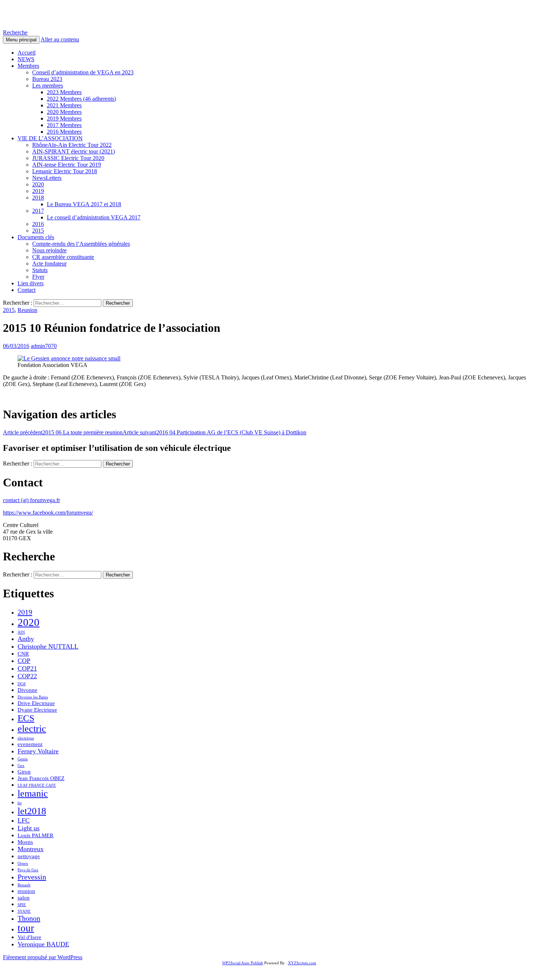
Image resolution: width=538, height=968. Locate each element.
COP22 (27, 676)
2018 (38, 197)
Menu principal (21, 39)
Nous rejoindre (49, 250)
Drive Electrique (36, 703)
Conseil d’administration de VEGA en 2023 (83, 72)
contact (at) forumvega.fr (31, 500)
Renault (24, 885)
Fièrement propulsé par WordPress (42, 957)
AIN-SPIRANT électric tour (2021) (73, 151)
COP (24, 660)
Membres (28, 66)
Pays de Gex (28, 870)
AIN (21, 632)
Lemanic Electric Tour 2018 (64, 171)
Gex (21, 766)
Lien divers (31, 283)
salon (24, 898)
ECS (26, 718)
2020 (38, 184)
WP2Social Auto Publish (242, 963)
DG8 (22, 684)
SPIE (22, 905)
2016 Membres (64, 132)
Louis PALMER (35, 835)
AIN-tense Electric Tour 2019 (66, 165)
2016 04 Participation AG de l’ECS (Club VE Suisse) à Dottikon (214, 432)
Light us (29, 828)
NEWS (26, 59)
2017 (38, 211)
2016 (38, 224)
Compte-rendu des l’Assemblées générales (81, 244)
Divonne (27, 690)
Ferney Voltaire (38, 751)
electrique (26, 738)
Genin (23, 759)
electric (32, 728)
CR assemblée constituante (63, 257)
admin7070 (44, 346)
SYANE (24, 911)
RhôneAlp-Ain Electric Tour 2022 (72, 145)
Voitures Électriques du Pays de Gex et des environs (131, 14)
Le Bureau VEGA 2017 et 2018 (84, 204)
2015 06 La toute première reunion (63, 432)
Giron (24, 772)
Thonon (29, 918)
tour (26, 928)
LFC (24, 820)
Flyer (38, 277)
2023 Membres (64, 92)
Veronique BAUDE (43, 944)
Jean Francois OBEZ (41, 778)
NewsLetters (46, 178)
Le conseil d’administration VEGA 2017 (94, 217)
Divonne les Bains (33, 697)
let (20, 803)
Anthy (26, 638)
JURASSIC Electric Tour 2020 (68, 158)
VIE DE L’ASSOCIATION (50, 138)
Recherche (15, 32)
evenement (30, 744)
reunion (26, 891)
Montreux (31, 849)
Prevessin (32, 877)
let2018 (32, 811)
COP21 (27, 668)
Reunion (27, 310)
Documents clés (36, 237)
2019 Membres (64, 118)
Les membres (47, 85)
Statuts (40, 270)
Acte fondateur (49, 263)
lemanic (33, 793)
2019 (38, 191)
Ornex (23, 863)
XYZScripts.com (302, 963)
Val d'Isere (29, 937)
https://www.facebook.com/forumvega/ (48, 512)
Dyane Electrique (37, 710)
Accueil (27, 52)
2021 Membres (64, 105)
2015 (38, 230)
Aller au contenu (60, 39)
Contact (27, 290)
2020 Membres (64, 112)
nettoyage (29, 856)
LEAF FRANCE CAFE (37, 785)
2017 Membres (64, 125)
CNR (23, 654)
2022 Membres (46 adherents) (81, 99)
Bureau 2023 (47, 79)
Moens (25, 842)
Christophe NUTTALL (48, 646)
